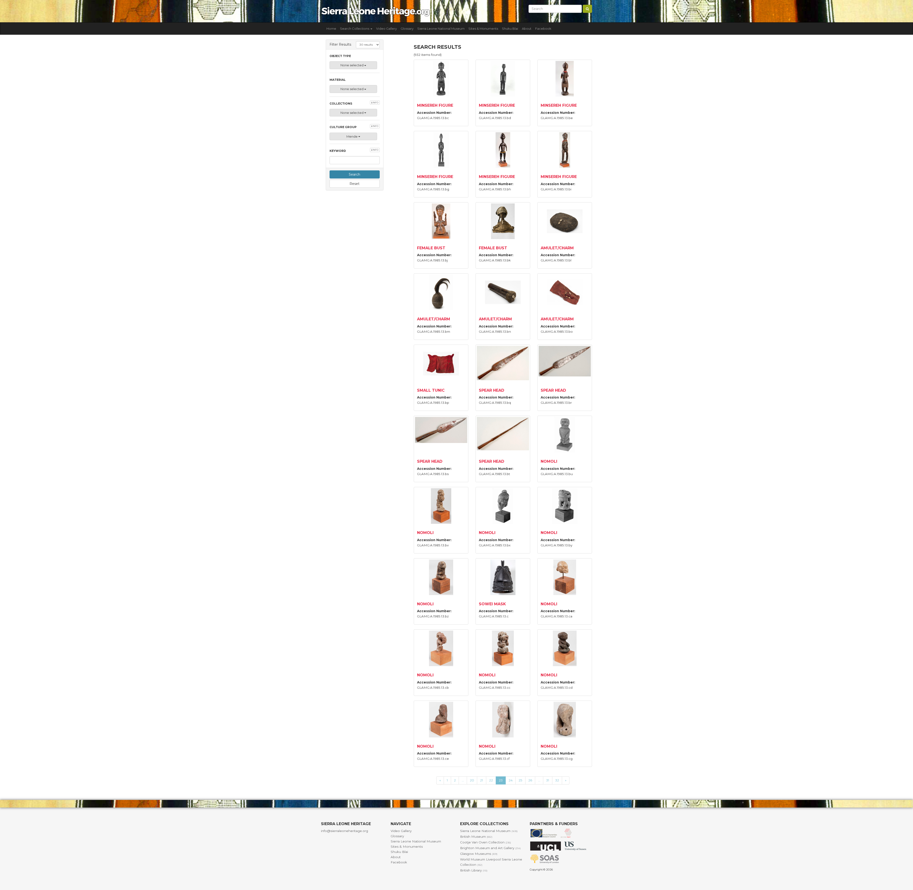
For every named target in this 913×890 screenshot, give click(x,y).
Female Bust (431, 248)
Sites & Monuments (483, 28)
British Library (473, 870)
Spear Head (491, 390)
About (526, 28)
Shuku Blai (510, 28)
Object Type (340, 56)
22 (491, 780)
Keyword (354, 151)
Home (331, 28)
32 (557, 780)
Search (354, 174)
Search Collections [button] (355, 28)
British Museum (476, 836)
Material (338, 80)
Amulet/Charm (557, 248)
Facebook (543, 28)
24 (511, 780)
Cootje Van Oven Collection (485, 842)
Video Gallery (386, 28)
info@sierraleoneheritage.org (344, 831)
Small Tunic (431, 390)
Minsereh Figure (435, 105)
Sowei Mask (492, 604)
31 (547, 780)
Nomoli (549, 461)
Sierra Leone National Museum (441, 28)
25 (520, 780)
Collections (354, 103)
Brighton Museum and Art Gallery (490, 848)
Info (375, 102)
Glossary (407, 28)
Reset (354, 184)
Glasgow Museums (478, 854)
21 (481, 780)
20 (472, 780)
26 (530, 780)
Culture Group (354, 127)
